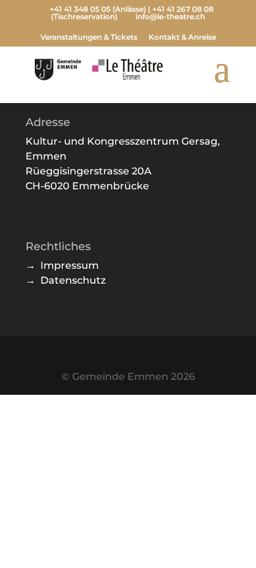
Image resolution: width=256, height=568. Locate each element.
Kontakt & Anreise (182, 38)
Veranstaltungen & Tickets (88, 38)
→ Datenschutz (65, 280)
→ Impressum (62, 265)
